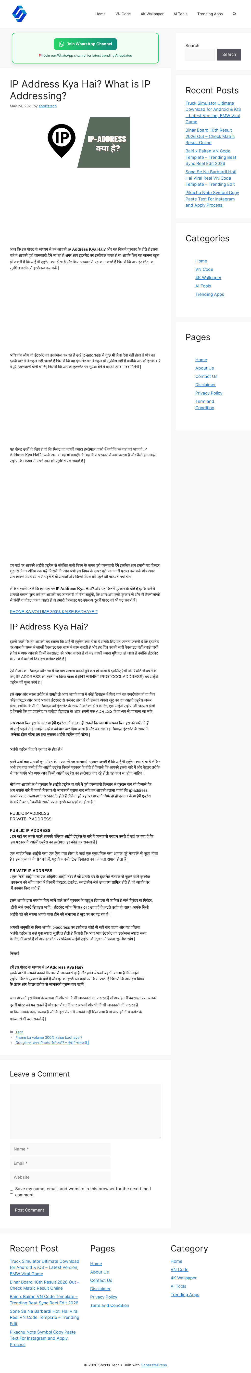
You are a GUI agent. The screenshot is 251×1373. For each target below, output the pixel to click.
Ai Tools (181, 14)
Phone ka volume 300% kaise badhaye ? (48, 1037)
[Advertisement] (85, 205)
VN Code (123, 14)
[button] (234, 14)
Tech (19, 1032)
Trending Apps (210, 14)
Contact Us (206, 376)
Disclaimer (205, 384)
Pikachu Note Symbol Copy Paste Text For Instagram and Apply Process (212, 199)
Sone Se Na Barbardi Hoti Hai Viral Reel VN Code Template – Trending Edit (211, 178)
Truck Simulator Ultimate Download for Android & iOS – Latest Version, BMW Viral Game (44, 1267)
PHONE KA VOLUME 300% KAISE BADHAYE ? (54, 611)
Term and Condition (109, 1305)
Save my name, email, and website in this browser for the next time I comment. (83, 1192)
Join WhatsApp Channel (89, 44)
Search (192, 45)
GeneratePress (154, 1365)
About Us (204, 368)
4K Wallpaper (152, 14)
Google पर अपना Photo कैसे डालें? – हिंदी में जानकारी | (52, 1042)
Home (100, 14)
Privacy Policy (208, 393)
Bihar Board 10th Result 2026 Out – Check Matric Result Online (210, 136)
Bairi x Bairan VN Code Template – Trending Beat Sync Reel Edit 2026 (211, 157)
